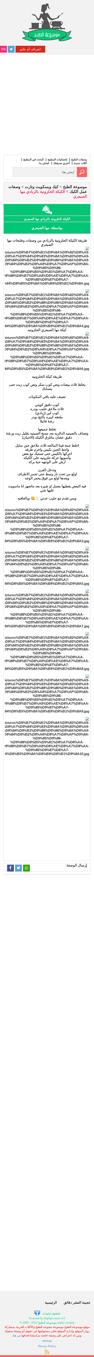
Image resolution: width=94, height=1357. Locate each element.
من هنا (17, 1335)
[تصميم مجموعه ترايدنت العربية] (47, 1313)
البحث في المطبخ (33, 159)
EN (3, 49)
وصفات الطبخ (79, 159)
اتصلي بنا (44, 163)
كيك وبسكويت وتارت (41, 187)
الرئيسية (51, 1302)
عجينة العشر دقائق (77, 1302)
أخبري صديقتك (61, 163)
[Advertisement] (47, 104)
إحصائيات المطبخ (57, 159)
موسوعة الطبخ (75, 187)
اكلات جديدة (80, 163)
